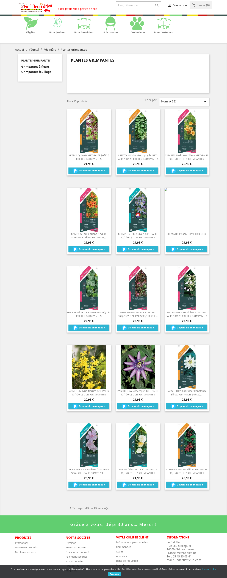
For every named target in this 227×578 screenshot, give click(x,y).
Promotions (22, 543)
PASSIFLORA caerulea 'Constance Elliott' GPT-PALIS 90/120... (187, 392)
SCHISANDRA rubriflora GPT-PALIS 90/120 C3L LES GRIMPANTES (186, 471)
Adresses (121, 556)
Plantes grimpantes (36, 60)
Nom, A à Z (184, 101)
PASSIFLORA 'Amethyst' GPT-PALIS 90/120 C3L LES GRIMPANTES (137, 392)
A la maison (110, 32)
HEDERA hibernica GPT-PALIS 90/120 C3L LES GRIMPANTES (88, 314)
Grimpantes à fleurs (35, 67)
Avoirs (119, 551)
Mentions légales (76, 547)
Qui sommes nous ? (77, 552)
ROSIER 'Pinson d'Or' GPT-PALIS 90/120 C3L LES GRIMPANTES (137, 471)
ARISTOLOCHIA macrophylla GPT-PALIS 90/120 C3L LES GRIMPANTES (138, 157)
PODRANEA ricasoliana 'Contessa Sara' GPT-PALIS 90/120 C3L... (89, 471)
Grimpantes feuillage (36, 72)
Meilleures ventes (25, 552)
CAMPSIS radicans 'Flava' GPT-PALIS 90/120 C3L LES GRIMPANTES (186, 157)
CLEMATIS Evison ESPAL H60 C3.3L (187, 234)
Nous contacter (75, 561)
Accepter (114, 574)
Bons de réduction (127, 560)
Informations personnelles (132, 542)
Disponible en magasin (91, 170)
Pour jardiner (57, 32)
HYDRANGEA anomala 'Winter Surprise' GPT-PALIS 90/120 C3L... (138, 314)
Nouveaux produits (26, 547)
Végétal (30, 32)
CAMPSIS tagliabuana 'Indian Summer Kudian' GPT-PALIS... (89, 235)
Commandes (123, 547)
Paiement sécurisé (76, 556)
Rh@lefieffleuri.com (188, 560)
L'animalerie (137, 32)
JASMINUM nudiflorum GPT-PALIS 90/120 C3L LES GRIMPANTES (89, 392)
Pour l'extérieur (84, 32)
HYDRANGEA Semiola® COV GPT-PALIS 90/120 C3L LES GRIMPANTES (186, 314)
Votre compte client (132, 537)
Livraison (71, 543)
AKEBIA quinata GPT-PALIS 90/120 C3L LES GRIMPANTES (88, 157)
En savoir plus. (209, 569)
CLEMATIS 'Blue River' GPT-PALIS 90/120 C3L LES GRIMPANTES (137, 235)
